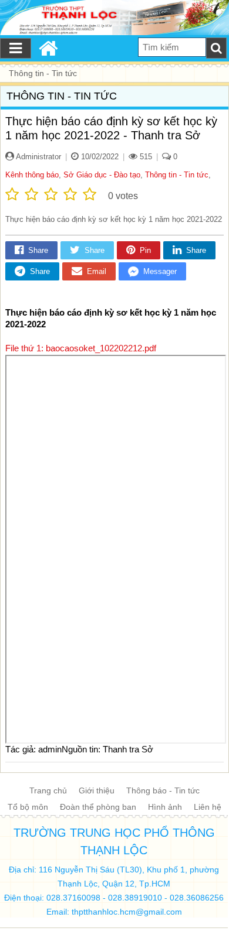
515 (144, 156)
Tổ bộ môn (28, 807)
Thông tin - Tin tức (176, 174)
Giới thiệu (96, 790)
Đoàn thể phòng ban (98, 807)
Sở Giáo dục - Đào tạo (101, 174)
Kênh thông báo (32, 174)
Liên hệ (207, 807)
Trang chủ (48, 790)
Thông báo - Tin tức (163, 790)
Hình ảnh (165, 807)
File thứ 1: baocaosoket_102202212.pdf (80, 348)
